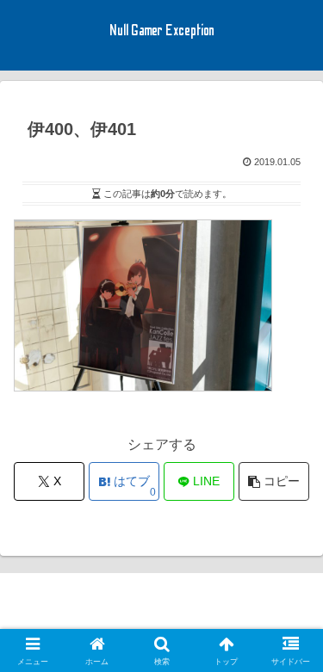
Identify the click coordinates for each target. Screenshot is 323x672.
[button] (274, 481)
